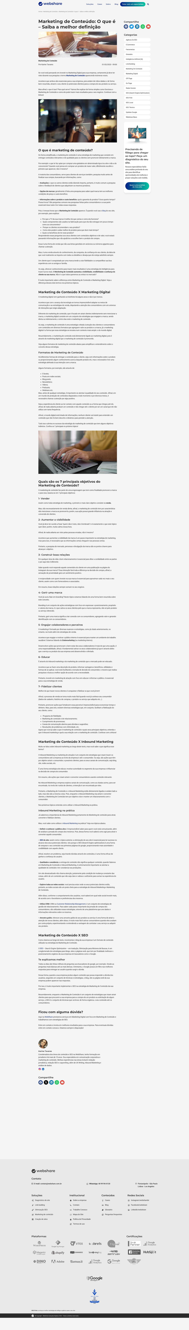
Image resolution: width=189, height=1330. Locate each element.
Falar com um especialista (132, 4)
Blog (116, 4)
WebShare (49, 1017)
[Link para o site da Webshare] (50, 5)
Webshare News (131, 117)
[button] (148, 4)
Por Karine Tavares (45, 64)
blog (104, 211)
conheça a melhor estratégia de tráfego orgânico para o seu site (53, 1310)
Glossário (129, 54)
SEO (41, 840)
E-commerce (130, 45)
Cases (99, 4)
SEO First (129, 98)
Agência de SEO (131, 40)
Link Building (130, 64)
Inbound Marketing (70, 823)
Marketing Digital (132, 74)
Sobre (108, 4)
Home (40, 11)
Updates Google (131, 112)
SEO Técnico (130, 107)
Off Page (129, 78)
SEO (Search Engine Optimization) (138, 93)
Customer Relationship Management (71, 904)
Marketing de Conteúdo (50, 11)
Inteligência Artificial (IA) (134, 59)
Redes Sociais (131, 88)
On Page (129, 83)
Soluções (89, 4)
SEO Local (129, 103)
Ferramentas (130, 49)
